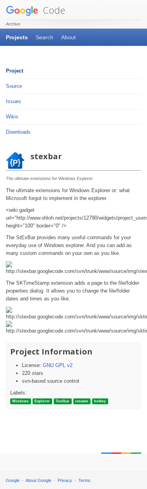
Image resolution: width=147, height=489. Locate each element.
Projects (17, 37)
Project (14, 71)
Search (44, 37)
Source (14, 86)
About (68, 37)
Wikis (12, 117)
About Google (38, 480)
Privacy (65, 480)
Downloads (18, 132)
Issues (13, 101)
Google (13, 480)
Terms (84, 480)
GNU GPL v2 (58, 365)
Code (52, 10)
